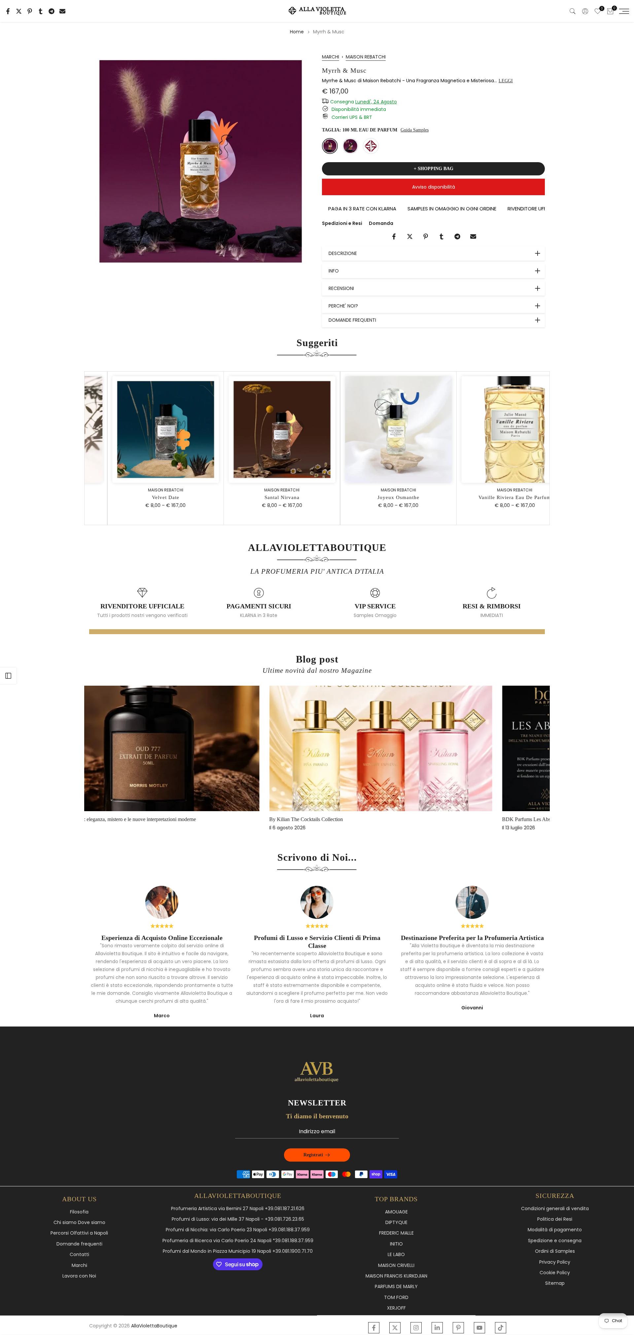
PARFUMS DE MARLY (396, 1286)
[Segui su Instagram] (416, 1327)
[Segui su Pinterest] (458, 1327)
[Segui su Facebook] (373, 1327)
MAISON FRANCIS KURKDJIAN (396, 1276)
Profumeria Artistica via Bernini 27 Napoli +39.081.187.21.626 (237, 1209)
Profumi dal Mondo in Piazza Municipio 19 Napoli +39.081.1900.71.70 (238, 1251)
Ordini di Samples (555, 1251)
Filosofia (79, 1212)
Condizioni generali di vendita (555, 1209)
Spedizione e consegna (554, 1241)
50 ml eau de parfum (350, 146)
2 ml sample (371, 146)
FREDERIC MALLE (396, 1233)
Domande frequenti (79, 1244)
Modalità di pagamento (555, 1230)
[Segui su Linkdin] (437, 1327)
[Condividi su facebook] (8, 11)
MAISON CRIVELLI (396, 1265)
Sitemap (555, 1283)
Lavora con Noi (79, 1276)
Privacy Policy (554, 1262)
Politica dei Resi (554, 1219)
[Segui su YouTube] (479, 1327)
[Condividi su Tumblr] (41, 11)
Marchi (79, 1265)
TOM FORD (396, 1297)
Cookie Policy (555, 1273)
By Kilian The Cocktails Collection (132, 819)
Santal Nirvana (259, 497)
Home (297, 31)
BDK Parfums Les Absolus (357, 819)
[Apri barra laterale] (8, 676)
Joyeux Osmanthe (376, 497)
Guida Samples (415, 129)
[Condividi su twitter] (19, 11)
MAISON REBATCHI (366, 57)
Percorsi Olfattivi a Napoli (79, 1233)
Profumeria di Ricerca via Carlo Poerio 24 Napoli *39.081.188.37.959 (237, 1241)
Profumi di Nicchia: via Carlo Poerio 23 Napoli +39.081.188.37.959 (238, 1230)
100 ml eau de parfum (330, 146)
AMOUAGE (396, 1212)
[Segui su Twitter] (395, 1327)
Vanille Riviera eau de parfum (492, 497)
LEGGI (506, 80)
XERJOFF (396, 1308)
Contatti (79, 1254)
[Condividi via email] (62, 11)
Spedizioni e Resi (342, 223)
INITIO (396, 1244)
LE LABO (396, 1254)
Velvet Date (143, 497)
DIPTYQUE (396, 1222)
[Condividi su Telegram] (51, 11)
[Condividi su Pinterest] (30, 11)
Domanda (381, 223)
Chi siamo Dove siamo (79, 1222)
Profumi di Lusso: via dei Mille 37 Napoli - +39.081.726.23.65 (238, 1219)
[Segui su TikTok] (500, 1327)
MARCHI (330, 57)
